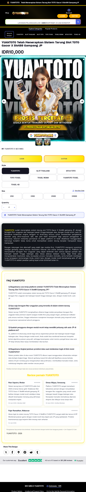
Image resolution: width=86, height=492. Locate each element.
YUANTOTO (9, 230)
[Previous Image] (4, 101)
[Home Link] (20, 13)
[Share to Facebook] (12, 452)
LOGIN (62, 16)
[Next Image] (82, 101)
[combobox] (40, 21)
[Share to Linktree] (18, 452)
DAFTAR (75, 16)
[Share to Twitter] (6, 452)
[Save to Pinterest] (25, 452)
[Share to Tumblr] (37, 452)
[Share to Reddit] (31, 452)
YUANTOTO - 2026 (14, 433)
